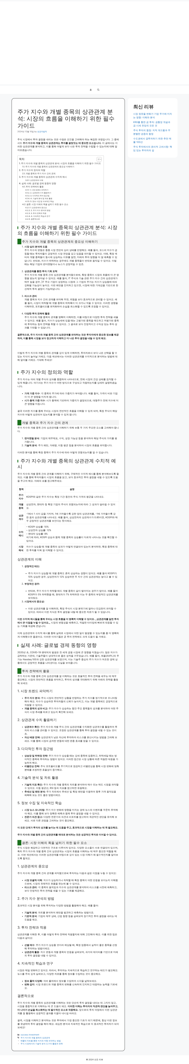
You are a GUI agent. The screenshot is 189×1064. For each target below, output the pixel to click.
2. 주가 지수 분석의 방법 (40, 210)
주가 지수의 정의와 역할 (33, 170)
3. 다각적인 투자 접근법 (39, 196)
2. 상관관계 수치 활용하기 (40, 193)
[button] (98, 90)
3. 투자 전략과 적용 (38, 213)
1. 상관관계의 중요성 (38, 207)
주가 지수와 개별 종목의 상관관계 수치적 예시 (44, 176)
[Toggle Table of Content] (98, 159)
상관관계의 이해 (36, 180)
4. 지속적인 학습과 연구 (40, 216)
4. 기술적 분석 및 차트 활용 (41, 198)
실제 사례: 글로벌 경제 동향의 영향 (39, 183)
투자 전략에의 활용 (35, 186)
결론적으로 (35, 219)
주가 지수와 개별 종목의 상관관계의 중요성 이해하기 (49, 166)
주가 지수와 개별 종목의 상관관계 (35, 1038)
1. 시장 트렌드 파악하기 (39, 190)
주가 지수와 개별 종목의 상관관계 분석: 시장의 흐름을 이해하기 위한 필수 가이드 (61, 163)
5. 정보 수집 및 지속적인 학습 (42, 201)
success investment (30, 1034)
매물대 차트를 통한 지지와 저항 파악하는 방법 (41, 1041)
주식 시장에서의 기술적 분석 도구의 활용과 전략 (42, 1043)
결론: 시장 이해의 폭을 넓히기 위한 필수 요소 (47, 204)
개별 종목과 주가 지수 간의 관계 (40, 173)
